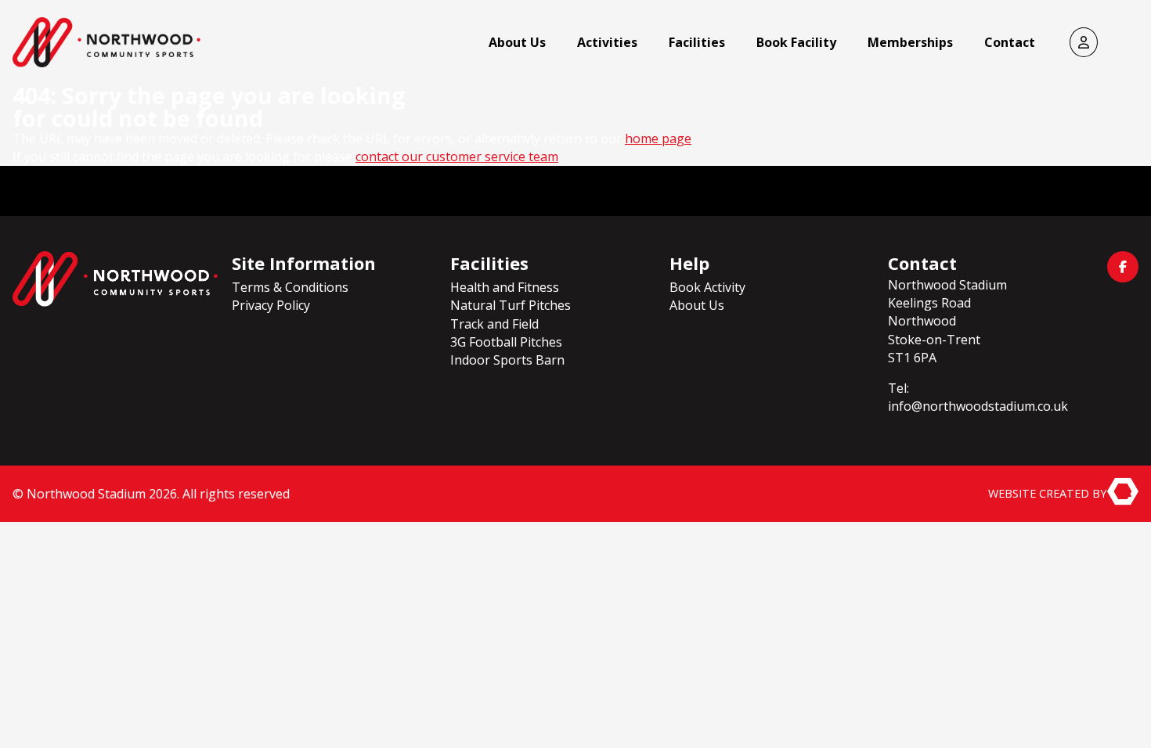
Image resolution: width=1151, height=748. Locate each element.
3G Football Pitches (506, 342)
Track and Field (494, 324)
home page (658, 138)
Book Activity (707, 287)
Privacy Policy (271, 305)
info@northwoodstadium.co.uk (978, 406)
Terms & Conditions (290, 287)
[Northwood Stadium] (115, 279)
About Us (696, 305)
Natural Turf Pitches (510, 305)
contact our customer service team (456, 156)
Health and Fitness (504, 287)
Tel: (898, 388)
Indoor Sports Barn (507, 360)
